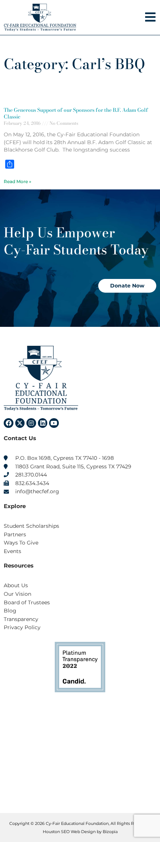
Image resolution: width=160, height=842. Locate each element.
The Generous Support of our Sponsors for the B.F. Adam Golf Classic (76, 113)
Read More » (17, 181)
